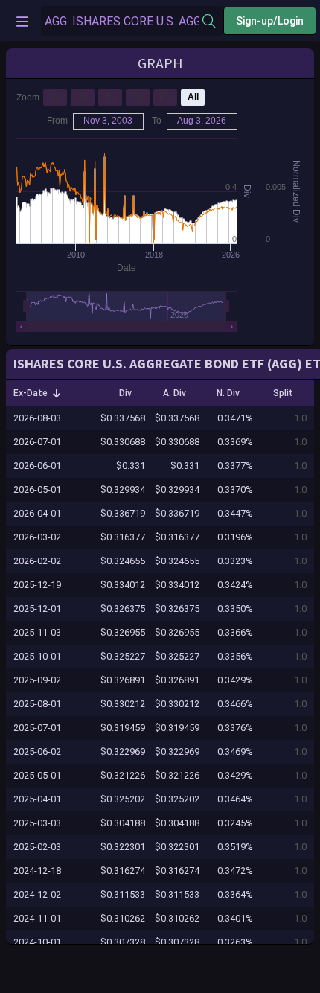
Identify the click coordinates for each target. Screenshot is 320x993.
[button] (37, 393)
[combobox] (122, 21)
